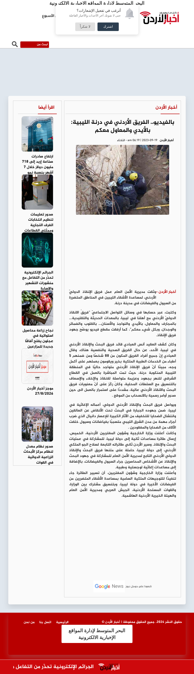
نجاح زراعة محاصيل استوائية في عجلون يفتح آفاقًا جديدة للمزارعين (37, 338)
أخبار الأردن (166, 108)
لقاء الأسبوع (52, 16)
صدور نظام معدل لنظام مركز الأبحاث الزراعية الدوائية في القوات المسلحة (38, 457)
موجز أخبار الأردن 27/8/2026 (40, 391)
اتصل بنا (45, 622)
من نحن (29, 622)
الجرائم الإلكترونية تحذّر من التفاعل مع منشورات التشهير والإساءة (37, 280)
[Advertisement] (122, 254)
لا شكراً (85, 26)
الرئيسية (62, 622)
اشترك (108, 26)
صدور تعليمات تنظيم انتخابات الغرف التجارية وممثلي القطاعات (38, 222)
